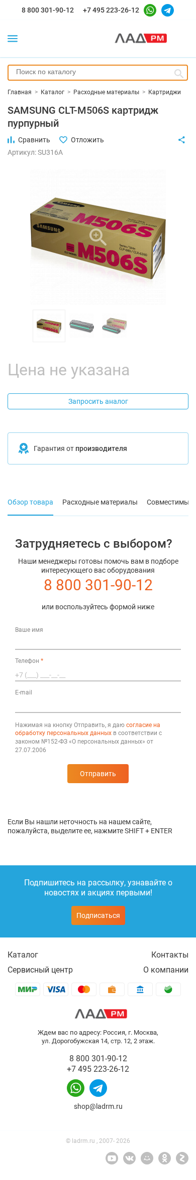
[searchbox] (97, 71)
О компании (165, 970)
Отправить (98, 774)
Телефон (29, 660)
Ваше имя (29, 629)
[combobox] (98, 73)
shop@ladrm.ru (98, 1106)
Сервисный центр (40, 970)
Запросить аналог (98, 401)
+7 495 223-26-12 (111, 10)
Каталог (23, 955)
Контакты (169, 955)
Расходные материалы (100, 502)
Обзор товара (30, 502)
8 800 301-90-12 (48, 10)
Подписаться (98, 915)
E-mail (23, 692)
